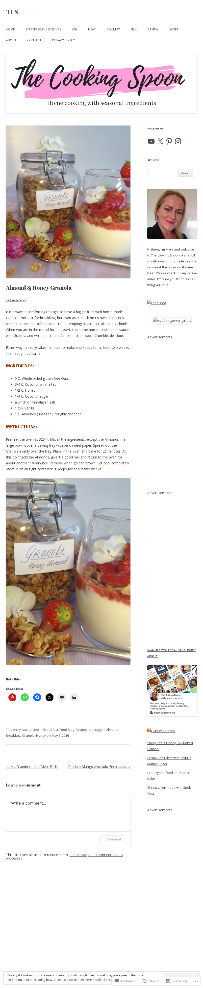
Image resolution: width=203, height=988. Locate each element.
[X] (160, 141)
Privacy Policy (63, 40)
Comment (113, 839)
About (11, 40)
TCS (12, 11)
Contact (34, 40)
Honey (41, 735)
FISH (134, 29)
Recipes (82, 729)
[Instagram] (178, 141)
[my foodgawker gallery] (172, 320)
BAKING (153, 29)
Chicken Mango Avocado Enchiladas (99, 766)
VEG (74, 29)
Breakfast (50, 729)
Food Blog (67, 729)
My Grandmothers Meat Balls (32, 766)
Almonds (112, 729)
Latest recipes (163, 731)
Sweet (173, 29)
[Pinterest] (169, 141)
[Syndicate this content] (149, 731)
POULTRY (113, 29)
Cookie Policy (102, 980)
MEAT (92, 29)
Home (10, 29)
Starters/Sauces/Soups (43, 29)
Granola (28, 735)
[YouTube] (151, 141)
